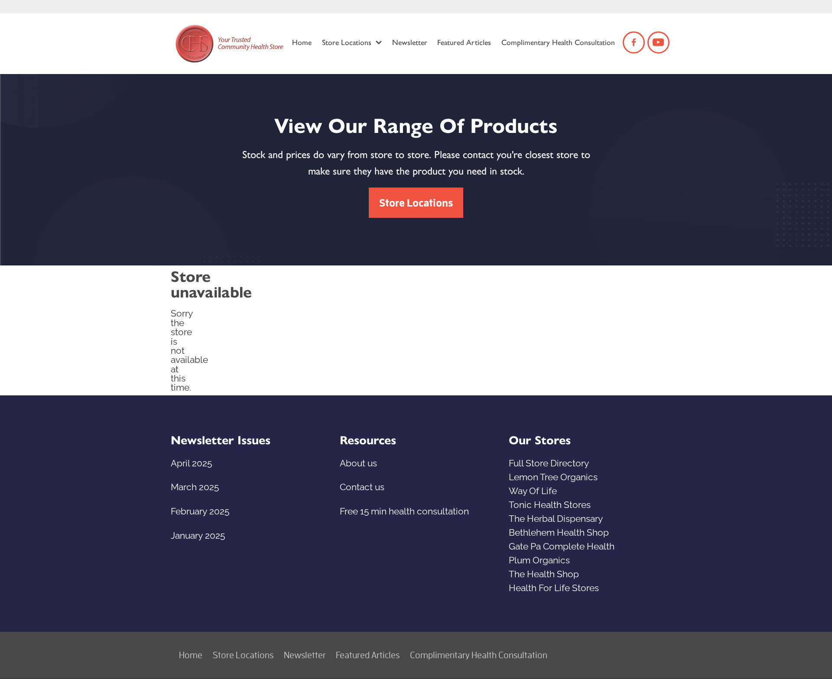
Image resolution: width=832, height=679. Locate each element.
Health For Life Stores (554, 586)
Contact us (362, 485)
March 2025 (195, 485)
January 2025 (198, 534)
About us (358, 462)
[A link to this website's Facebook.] (634, 42)
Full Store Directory (549, 462)
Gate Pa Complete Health (561, 545)
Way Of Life (533, 489)
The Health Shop (544, 572)
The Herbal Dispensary (556, 517)
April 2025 (191, 462)
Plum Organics (539, 559)
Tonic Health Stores (550, 503)
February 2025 (200, 510)
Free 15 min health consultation (404, 510)
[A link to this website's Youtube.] (658, 42)
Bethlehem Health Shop (559, 531)
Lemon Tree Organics (553, 475)
